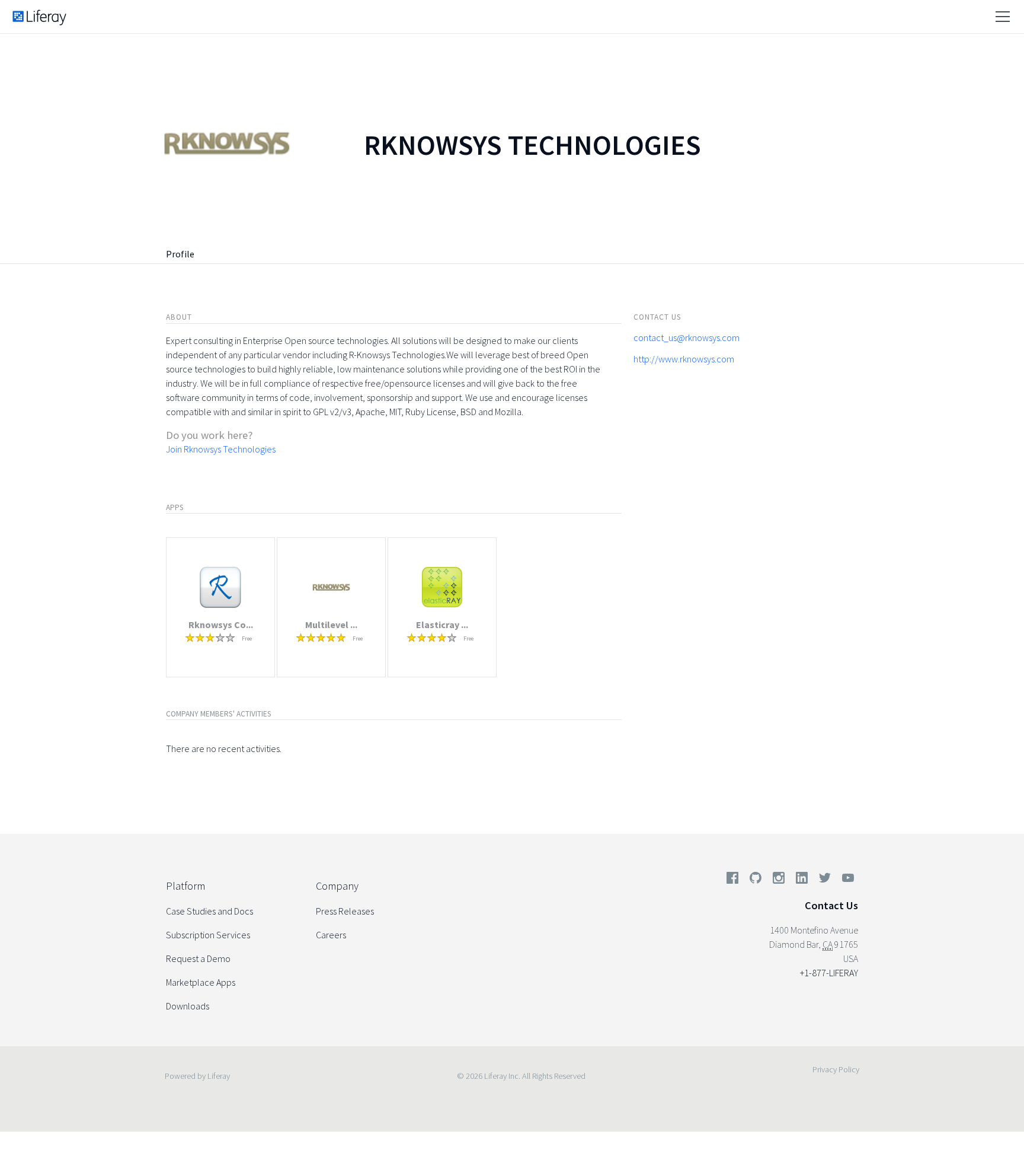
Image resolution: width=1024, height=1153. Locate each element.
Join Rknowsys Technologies (221, 449)
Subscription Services (208, 935)
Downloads (187, 1006)
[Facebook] (732, 880)
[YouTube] (845, 880)
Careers (331, 935)
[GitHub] (755, 880)
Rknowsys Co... (220, 624)
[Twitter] (825, 880)
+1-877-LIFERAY (829, 973)
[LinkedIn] (801, 880)
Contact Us (831, 905)
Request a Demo (198, 958)
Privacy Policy (835, 1069)
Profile (180, 254)
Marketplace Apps (200, 982)
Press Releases (345, 911)
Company (337, 886)
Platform (185, 886)
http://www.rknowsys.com (683, 359)
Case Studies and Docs (209, 911)
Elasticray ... (442, 624)
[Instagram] (778, 880)
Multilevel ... (331, 624)
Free (247, 638)
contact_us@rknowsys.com (686, 337)
